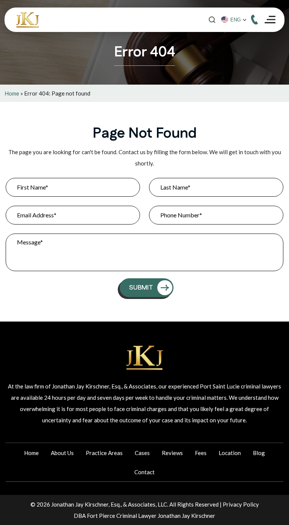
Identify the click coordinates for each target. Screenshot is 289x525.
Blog (259, 452)
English (237, 20)
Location (230, 452)
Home (12, 93)
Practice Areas (104, 452)
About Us (62, 452)
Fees (201, 452)
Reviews (172, 452)
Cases (142, 452)
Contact (144, 472)
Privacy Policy (241, 504)
